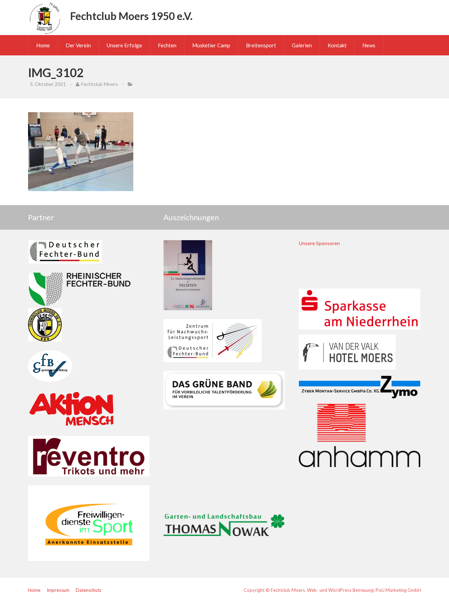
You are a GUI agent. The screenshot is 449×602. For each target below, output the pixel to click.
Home (43, 45)
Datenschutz (88, 590)
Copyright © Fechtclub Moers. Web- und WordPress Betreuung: (310, 590)
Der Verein (78, 45)
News (368, 45)
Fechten (167, 45)
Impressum (58, 590)
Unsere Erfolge (124, 45)
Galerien (302, 45)
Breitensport (261, 45)
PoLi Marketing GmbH (398, 590)
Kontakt (337, 45)
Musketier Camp (211, 45)
